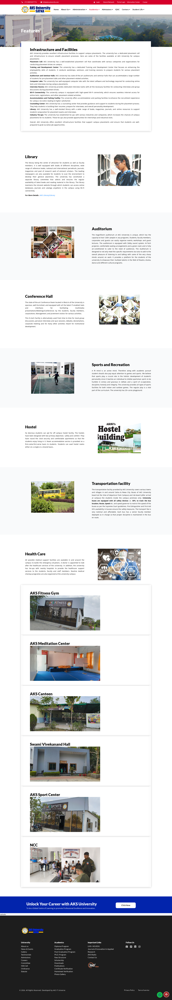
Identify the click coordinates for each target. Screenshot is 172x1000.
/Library (52, 195)
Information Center (133, 2)
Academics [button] (94, 9)
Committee (25, 963)
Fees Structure (60, 957)
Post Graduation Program (64, 952)
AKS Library (44, 195)
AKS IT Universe (59, 990)
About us (24, 946)
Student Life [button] (137, 9)
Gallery (24, 952)
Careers (24, 960)
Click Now (125, 905)
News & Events (27, 949)
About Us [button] (65, 9)
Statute (24, 971)
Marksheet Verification (63, 971)
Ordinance (25, 968)
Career (145, 2)
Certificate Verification (63, 968)
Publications (59, 966)
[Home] (35, 9)
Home (56, 9)
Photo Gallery (60, 974)
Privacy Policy (129, 990)
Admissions (25, 957)
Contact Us (92, 957)
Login (98, 2)
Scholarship (59, 960)
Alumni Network (108, 2)
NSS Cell (24, 966)
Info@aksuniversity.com (51, 2)
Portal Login (121, 2)
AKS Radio (92, 954)
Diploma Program (61, 946)
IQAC (117, 9)
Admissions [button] (107, 9)
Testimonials (26, 954)
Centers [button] (125, 9)
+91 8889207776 (30, 2)
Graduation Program (62, 949)
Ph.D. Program (60, 954)
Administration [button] (79, 9)
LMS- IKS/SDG (94, 946)
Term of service (143, 990)
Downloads (59, 963)
